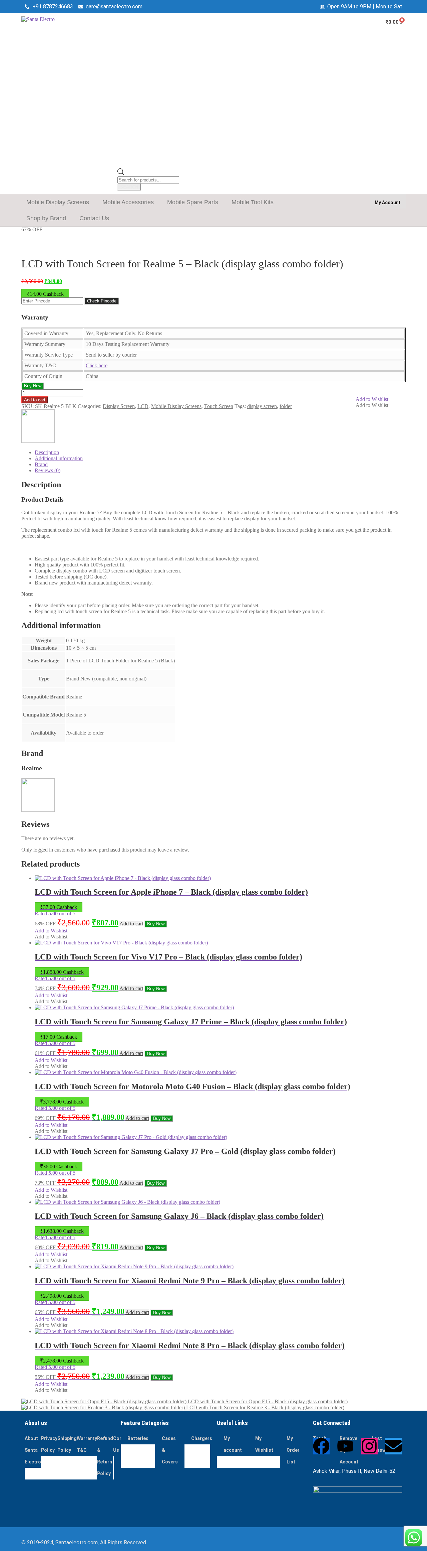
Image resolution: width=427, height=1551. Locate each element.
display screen (262, 406)
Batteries (137, 1438)
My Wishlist (264, 1444)
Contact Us (94, 218)
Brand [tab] (41, 464)
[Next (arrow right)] (415, 775)
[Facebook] (321, 1446)
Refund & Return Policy (105, 1456)
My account (233, 1444)
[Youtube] (345, 1446)
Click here (96, 365)
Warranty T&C (87, 1444)
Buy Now (32, 385)
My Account (388, 202)
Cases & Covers (170, 1450)
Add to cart (34, 399)
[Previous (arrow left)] (11, 775)
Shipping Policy (67, 1444)
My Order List (293, 1450)
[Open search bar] (120, 173)
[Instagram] (369, 1446)
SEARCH (129, 186)
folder (286, 406)
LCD (142, 406)
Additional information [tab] (59, 458)
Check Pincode (101, 300)
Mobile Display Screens (57, 202)
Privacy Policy (49, 1444)
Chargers (201, 1438)
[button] (59, 202)
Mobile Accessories (128, 202)
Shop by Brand (46, 218)
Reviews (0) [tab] (47, 470)
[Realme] (38, 441)
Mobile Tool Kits (253, 202)
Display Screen (119, 406)
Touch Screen (218, 406)
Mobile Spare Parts (192, 202)
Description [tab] (47, 452)
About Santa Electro (33, 1450)
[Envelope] (393, 1446)
